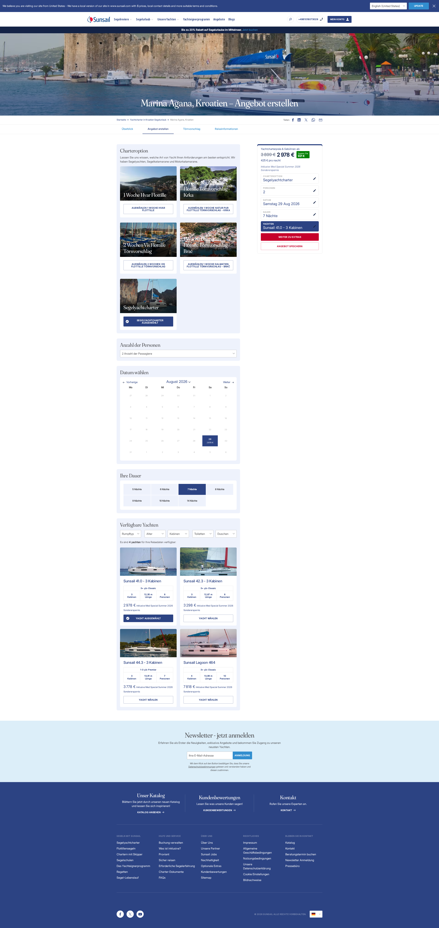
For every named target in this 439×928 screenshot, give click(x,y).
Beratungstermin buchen (300, 854)
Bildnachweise (252, 880)
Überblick (127, 128)
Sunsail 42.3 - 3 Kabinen (202, 581)
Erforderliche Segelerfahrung (177, 866)
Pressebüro (292, 866)
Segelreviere (121, 19)
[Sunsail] (98, 19)
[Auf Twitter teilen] (299, 119)
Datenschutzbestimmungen (202, 766)
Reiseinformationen (226, 128)
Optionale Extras (211, 866)
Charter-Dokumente (171, 871)
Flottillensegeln (126, 848)
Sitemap (206, 877)
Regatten (122, 871)
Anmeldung (242, 755)
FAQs (162, 877)
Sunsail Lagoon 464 (199, 662)
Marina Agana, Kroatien (181, 119)
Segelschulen (125, 860)
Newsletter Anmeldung (299, 860)
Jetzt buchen (250, 29)
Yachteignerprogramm (196, 19)
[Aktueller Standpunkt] (316, 914)
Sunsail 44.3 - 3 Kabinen (142, 662)
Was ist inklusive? (170, 848)
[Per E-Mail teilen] (320, 120)
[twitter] (130, 914)
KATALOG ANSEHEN (149, 812)
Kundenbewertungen (218, 810)
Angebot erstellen (158, 128)
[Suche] (290, 19)
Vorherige (132, 382)
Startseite (121, 119)
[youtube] (140, 914)
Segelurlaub (143, 19)
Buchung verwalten (171, 842)
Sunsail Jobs (209, 854)
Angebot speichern (290, 246)
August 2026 (176, 382)
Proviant (164, 854)
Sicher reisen (167, 860)
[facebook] (120, 914)
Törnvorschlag (191, 128)
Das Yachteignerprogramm (133, 866)
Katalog (290, 842)
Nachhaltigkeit (210, 860)
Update (419, 5)
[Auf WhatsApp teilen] (313, 120)
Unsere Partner (210, 848)
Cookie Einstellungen (256, 874)
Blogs (231, 19)
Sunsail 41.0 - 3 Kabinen (142, 581)
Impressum (250, 842)
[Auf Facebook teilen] (293, 120)
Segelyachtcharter (128, 842)
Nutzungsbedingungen (257, 858)
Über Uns (207, 842)
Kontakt (287, 810)
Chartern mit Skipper (130, 854)
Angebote (219, 19)
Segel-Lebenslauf (128, 877)
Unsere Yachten (166, 19)
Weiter (226, 382)
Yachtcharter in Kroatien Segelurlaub (148, 119)
